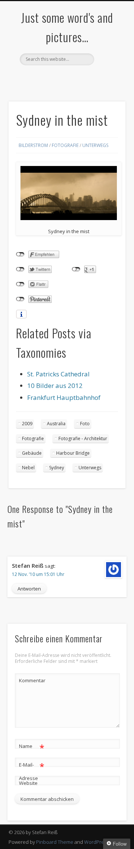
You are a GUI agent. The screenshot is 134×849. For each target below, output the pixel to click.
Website (28, 783)
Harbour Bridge (73, 453)
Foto (85, 423)
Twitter (51, 78)
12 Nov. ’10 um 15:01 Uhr (38, 574)
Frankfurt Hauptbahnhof (63, 397)
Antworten (29, 588)
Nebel (28, 467)
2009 (27, 423)
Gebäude (32, 453)
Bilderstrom (33, 145)
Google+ (81, 78)
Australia (56, 423)
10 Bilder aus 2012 (55, 385)
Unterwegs (95, 145)
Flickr (66, 78)
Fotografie (65, 145)
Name (32, 747)
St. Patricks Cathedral (58, 374)
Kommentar (32, 680)
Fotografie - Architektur (82, 438)
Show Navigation (107, 67)
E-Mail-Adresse (32, 770)
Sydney (56, 467)
